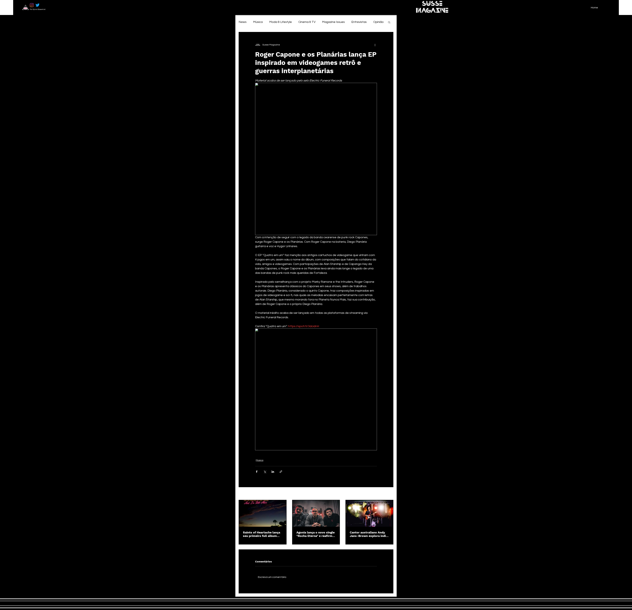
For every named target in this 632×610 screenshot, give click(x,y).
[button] (389, 22)
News (243, 22)
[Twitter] (38, 5)
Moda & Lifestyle (280, 22)
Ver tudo (388, 494)
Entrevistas (359, 22)
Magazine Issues (333, 22)
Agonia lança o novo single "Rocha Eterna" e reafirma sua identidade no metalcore (315, 534)
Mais (376, 22)
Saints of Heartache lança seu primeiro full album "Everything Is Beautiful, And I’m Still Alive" (261, 534)
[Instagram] (32, 5)
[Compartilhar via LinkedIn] (272, 471)
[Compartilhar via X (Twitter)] (264, 471)
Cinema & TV (307, 22)
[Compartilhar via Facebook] (256, 471)
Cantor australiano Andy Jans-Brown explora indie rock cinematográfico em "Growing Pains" (368, 534)
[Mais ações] (375, 45)
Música (258, 22)
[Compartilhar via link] (280, 471)
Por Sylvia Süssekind (37, 9)
